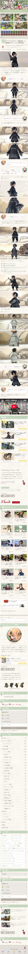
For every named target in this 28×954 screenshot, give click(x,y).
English (6, 704)
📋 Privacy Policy (14, 949)
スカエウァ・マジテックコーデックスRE (16, 271)
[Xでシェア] (7, 457)
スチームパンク (6, 490)
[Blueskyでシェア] (10, 457)
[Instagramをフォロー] (10, 496)
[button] (25, 620)
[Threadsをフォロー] (7, 496)
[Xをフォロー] (2, 496)
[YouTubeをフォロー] (13, 496)
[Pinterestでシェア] (18, 457)
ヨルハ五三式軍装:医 (14, 72)
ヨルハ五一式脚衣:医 (11, 265)
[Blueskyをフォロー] (5, 496)
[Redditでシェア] (15, 457)
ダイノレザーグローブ (11, 263)
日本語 (19, 704)
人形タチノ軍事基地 (15, 70)
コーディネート (6, 487)
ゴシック (13, 490)
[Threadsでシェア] (12, 457)
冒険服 (18, 490)
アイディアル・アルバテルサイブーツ (15, 267)
